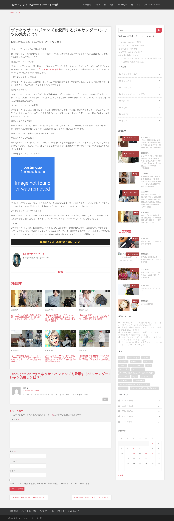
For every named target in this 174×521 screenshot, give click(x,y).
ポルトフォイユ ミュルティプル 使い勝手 (151, 242)
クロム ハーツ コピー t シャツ (131, 45)
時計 (111, 5)
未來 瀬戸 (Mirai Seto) (21, 42)
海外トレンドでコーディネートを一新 (35, 4)
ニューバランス (125, 381)
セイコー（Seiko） (136, 365)
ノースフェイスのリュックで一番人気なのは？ (136, 373)
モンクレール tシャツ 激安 (129, 42)
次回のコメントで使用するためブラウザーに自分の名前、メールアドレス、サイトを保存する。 (50, 483)
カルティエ (123, 388)
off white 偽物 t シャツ (128, 55)
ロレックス (123, 361)
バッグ (97, 5)
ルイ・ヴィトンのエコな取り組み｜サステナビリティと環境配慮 (151, 275)
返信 (105, 399)
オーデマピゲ (136, 361)
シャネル (145, 358)
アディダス (148, 361)
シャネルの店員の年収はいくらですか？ (134, 384)
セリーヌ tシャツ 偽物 (127, 49)
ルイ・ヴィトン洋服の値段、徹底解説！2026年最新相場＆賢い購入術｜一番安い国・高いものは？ (26, 317)
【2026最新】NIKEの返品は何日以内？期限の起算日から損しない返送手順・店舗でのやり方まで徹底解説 (151, 143)
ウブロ (134, 377)
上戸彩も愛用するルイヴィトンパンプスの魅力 (142, 327)
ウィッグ (126, 81)
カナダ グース (139, 381)
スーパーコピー (138, 369)
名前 (13, 451)
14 (146, 453)
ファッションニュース (152, 5)
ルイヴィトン (124, 369)
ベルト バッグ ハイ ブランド (150, 289)
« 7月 (120, 475)
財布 (138, 5)
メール (14, 461)
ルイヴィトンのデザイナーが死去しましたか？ (142, 337)
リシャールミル (146, 377)
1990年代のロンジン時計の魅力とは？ (138, 322)
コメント (15, 419)
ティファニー (124, 377)
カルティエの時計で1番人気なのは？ (144, 388)
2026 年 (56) (127, 400)
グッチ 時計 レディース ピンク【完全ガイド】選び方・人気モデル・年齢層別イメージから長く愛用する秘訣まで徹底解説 (151, 181)
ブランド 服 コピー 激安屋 (49, 69)
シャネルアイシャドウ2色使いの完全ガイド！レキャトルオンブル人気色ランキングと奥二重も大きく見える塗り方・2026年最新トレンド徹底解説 (151, 162)
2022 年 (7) (126, 422)
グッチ (148, 365)
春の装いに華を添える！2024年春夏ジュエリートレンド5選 (151, 259)
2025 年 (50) (127, 406)
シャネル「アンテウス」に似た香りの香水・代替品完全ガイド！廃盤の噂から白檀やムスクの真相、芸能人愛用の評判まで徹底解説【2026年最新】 (151, 201)
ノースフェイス (133, 358)
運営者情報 (87, 5)
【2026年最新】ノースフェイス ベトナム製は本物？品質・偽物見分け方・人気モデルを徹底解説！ (94, 317)
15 (152, 453)
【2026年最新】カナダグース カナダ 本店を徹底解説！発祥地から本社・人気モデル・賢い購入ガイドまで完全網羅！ (60, 318)
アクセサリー (122, 5)
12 (134, 453)
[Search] (159, 30)
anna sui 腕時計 (147, 304)
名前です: (27, 258)
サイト (12, 471)
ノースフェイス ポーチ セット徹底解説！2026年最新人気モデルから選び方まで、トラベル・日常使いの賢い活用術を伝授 (60, 358)
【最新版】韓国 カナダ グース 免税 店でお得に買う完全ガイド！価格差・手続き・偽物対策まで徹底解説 (94, 357)
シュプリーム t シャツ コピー (131, 52)
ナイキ (121, 358)
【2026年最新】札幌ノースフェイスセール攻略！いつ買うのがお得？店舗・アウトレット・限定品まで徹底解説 (26, 358)
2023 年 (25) (127, 416)
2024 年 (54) (127, 411)
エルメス (122, 365)
